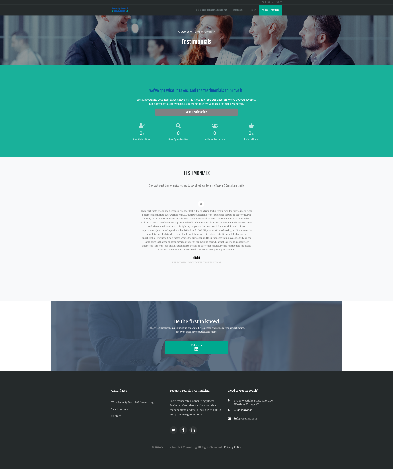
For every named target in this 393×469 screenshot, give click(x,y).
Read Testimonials (196, 112)
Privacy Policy (233, 447)
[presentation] (140, 191)
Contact (252, 10)
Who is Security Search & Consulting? (211, 10)
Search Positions (271, 10)
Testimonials (238, 10)
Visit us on (196, 345)
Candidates (185, 32)
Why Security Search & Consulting (132, 402)
